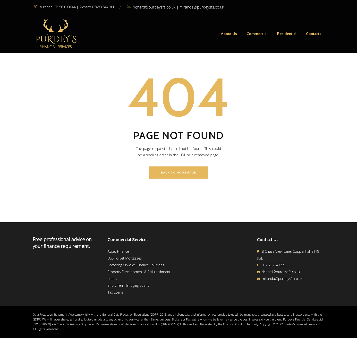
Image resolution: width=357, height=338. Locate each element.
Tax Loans (115, 292)
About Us (229, 33)
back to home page (178, 172)
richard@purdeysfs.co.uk (281, 271)
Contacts (313, 33)
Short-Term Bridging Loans (128, 285)
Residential (286, 33)
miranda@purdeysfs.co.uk (282, 278)
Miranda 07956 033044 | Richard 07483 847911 (77, 7)
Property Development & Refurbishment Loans (139, 275)
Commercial (256, 33)
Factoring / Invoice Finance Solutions (136, 265)
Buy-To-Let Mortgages (125, 258)
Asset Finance (118, 251)
